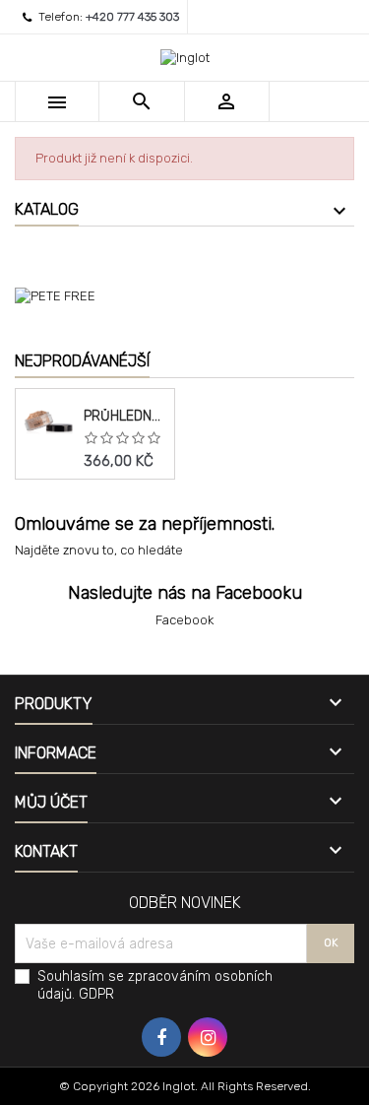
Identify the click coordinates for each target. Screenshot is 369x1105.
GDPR (96, 994)
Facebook (184, 620)
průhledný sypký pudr (125, 416)
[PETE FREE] (184, 295)
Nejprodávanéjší (82, 361)
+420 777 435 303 (132, 17)
